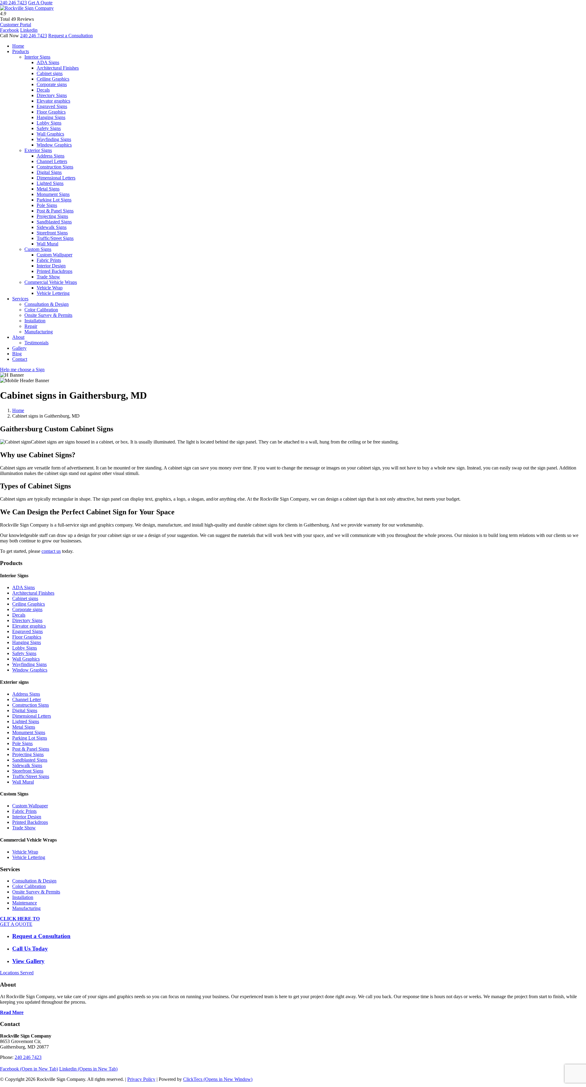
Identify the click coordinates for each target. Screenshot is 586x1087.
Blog (17, 353)
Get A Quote (40, 2)
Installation (34, 320)
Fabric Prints (49, 260)
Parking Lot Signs (54, 199)
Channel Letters (52, 161)
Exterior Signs (38, 150)
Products (20, 51)
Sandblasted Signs (54, 221)
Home (18, 46)
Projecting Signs (52, 216)
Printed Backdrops (54, 271)
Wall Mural (47, 243)
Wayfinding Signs (54, 139)
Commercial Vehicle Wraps (50, 282)
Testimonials (36, 342)
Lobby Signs (49, 122)
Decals (43, 89)
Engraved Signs (52, 106)
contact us (51, 551)
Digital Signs (49, 172)
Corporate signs (52, 84)
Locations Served (17, 972)
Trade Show (48, 276)
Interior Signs (37, 57)
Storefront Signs (52, 232)
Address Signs (50, 155)
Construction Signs (55, 166)
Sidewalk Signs (52, 227)
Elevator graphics (53, 100)
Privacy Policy (141, 1079)
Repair (30, 326)
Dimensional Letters (56, 177)
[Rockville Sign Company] (27, 8)
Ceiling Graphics (53, 79)
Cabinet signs (50, 73)
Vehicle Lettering (53, 293)
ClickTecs (217, 1079)
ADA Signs (48, 62)
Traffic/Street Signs (55, 238)
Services (20, 298)
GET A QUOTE (20, 921)
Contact (19, 359)
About (18, 337)
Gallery (19, 348)
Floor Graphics (51, 111)
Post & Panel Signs (55, 210)
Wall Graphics (50, 133)
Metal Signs (48, 188)
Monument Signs (53, 194)
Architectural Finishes (58, 68)
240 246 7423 (13, 2)
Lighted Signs (50, 183)
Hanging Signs (51, 117)
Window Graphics (54, 144)
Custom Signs (37, 249)
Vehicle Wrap (50, 287)
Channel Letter (26, 699)
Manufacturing (38, 331)
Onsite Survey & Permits (48, 315)
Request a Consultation (70, 35)
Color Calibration (41, 309)
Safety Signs (49, 128)
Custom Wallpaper (54, 254)
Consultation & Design (46, 304)
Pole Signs (47, 205)
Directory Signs (52, 95)
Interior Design (51, 265)
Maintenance (24, 902)
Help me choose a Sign (22, 369)
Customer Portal (15, 24)
